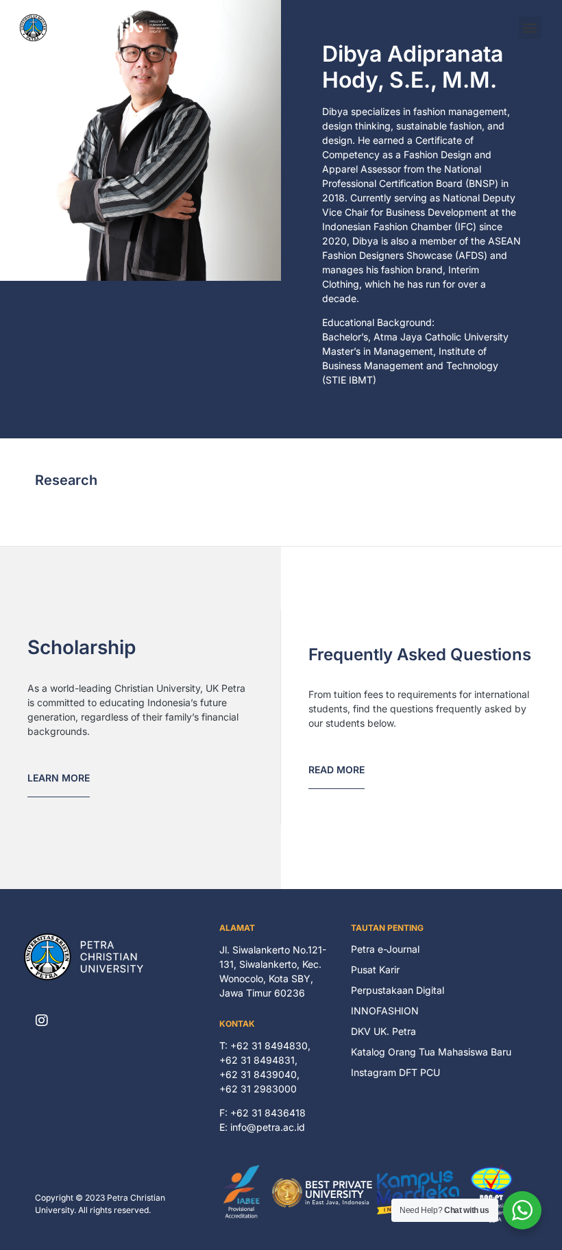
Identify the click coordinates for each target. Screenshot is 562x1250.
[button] (530, 27)
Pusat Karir (375, 969)
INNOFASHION (385, 1010)
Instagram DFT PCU (395, 1072)
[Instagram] (42, 1020)
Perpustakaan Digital (397, 990)
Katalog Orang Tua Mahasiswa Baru (431, 1052)
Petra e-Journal (385, 949)
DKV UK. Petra (383, 1031)
